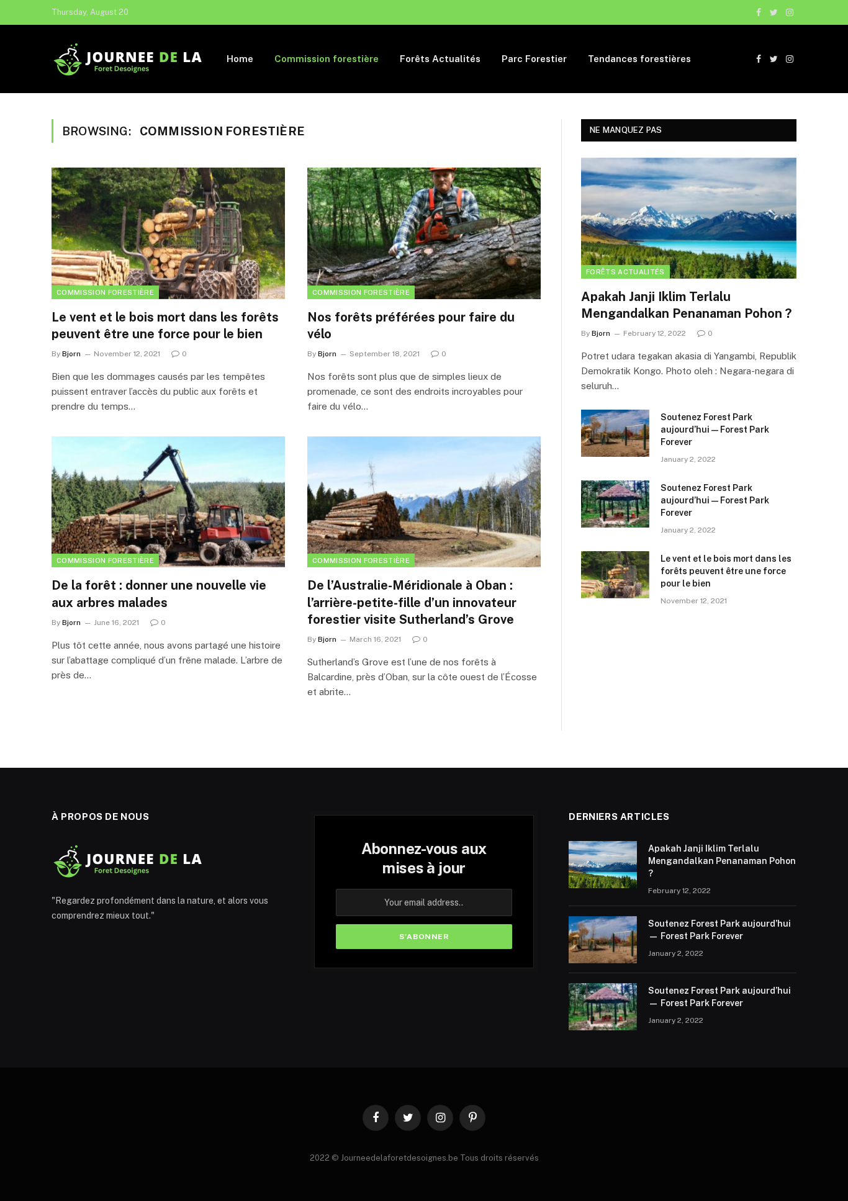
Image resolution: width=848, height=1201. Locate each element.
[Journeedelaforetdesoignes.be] (129, 59)
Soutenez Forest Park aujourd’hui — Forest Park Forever (715, 429)
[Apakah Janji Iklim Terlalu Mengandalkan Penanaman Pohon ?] (688, 218)
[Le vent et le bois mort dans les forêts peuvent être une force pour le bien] (168, 233)
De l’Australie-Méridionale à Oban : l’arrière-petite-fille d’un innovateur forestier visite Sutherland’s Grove (411, 602)
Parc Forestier (534, 58)
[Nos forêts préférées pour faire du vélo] (424, 233)
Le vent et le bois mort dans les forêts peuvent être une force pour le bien (165, 325)
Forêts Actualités (440, 58)
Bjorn (71, 353)
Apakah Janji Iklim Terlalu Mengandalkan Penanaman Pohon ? (686, 305)
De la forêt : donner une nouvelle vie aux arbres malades (159, 593)
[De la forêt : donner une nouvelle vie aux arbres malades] (168, 502)
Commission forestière (326, 58)
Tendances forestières (639, 58)
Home (240, 58)
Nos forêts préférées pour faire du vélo (411, 325)
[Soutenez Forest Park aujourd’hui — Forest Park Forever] (615, 433)
